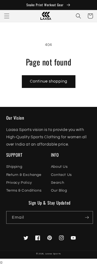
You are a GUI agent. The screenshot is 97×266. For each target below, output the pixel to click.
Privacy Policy (19, 183)
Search (57, 183)
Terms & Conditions (24, 190)
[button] (7, 16)
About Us (59, 167)
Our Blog (59, 190)
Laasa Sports (53, 253)
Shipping (14, 167)
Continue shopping (48, 81)
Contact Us (61, 175)
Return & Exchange (23, 175)
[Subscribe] (87, 217)
